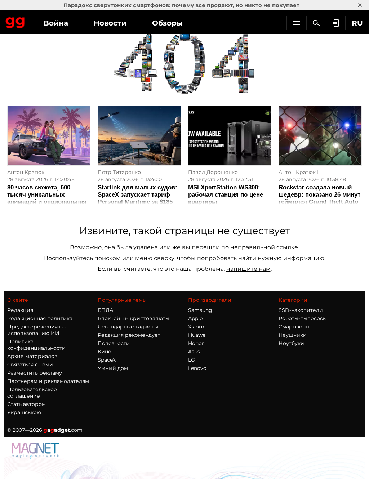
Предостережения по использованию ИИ (36, 329)
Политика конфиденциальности (36, 344)
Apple (195, 318)
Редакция (20, 310)
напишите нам (248, 268)
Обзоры (167, 23)
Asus (194, 351)
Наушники (293, 335)
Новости (110, 23)
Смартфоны (294, 326)
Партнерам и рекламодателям (48, 381)
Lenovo (197, 368)
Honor (196, 343)
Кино (104, 351)
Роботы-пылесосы (303, 318)
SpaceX (107, 360)
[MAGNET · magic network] (36, 458)
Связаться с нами (30, 364)
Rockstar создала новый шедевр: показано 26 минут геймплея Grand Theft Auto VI (319, 198)
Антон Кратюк (25, 172)
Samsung (200, 310)
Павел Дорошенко (213, 172)
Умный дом (113, 368)
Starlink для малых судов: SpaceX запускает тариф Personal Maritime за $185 (137, 194)
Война (56, 23)
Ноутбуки (291, 343)
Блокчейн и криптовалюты (133, 318)
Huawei (197, 335)
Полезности (114, 343)
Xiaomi (197, 326)
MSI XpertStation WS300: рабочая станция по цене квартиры (225, 194)
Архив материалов (32, 356)
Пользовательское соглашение (32, 392)
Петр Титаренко (119, 172)
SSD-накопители (301, 310)
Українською (24, 412)
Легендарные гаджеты (128, 326)
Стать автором (26, 404)
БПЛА (105, 310)
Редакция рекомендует (129, 335)
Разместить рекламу (34, 373)
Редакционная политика (39, 318)
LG (191, 360)
